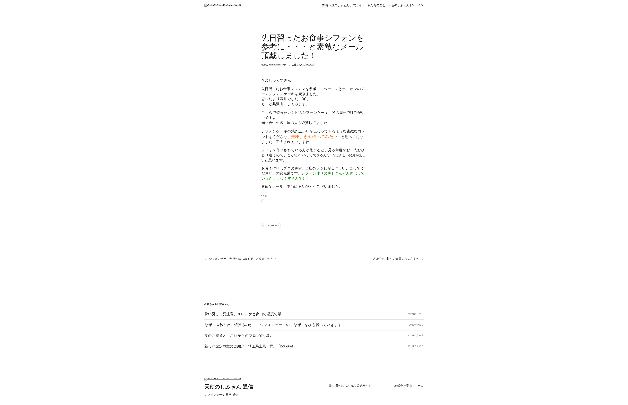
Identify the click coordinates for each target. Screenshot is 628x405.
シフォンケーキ (271, 225)
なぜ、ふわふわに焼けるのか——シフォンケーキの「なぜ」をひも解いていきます (273, 325)
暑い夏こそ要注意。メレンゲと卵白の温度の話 (242, 314)
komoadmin (275, 64)
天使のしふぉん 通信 (228, 387)
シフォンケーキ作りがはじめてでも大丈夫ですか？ (242, 258)
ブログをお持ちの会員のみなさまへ (395, 258)
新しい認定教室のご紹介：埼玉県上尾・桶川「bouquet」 (250, 346)
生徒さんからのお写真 (303, 64)
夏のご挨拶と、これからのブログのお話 (237, 336)
